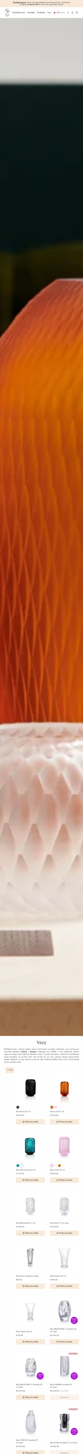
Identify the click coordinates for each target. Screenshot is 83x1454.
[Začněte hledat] (68, 12)
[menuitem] (49, 12)
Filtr (11, 1070)
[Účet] (72, 12)
